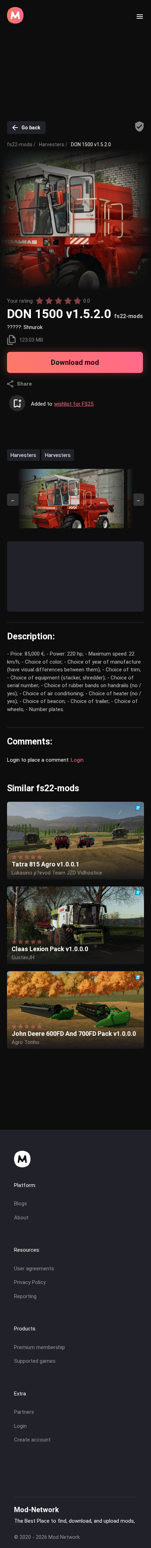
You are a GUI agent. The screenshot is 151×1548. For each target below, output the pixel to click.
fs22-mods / (21, 144)
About (21, 1217)
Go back (30, 127)
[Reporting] (139, 126)
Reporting (25, 1296)
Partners (24, 1412)
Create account (32, 1440)
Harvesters (23, 455)
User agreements (34, 1268)
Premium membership (39, 1347)
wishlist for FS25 (73, 404)
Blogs (20, 1203)
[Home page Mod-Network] (15, 22)
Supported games (34, 1361)
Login (77, 760)
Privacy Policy (30, 1282)
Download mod (75, 362)
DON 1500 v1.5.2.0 (91, 144)
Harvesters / (53, 144)
